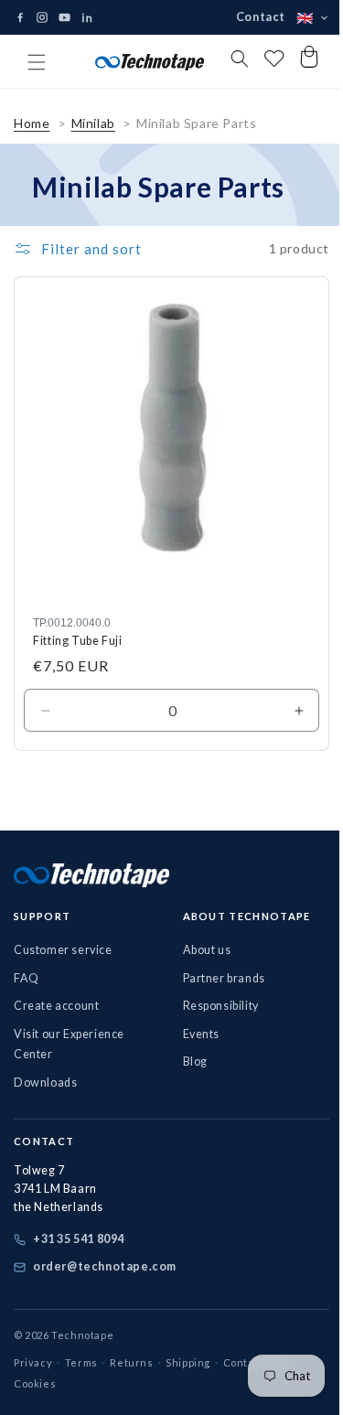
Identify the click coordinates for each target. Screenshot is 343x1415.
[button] (36, 62)
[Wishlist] (248, 62)
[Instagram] (42, 17)
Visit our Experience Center (69, 1043)
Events (194, 1033)
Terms (81, 1361)
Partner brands (217, 977)
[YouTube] (64, 18)
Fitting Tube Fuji (78, 641)
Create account (56, 1006)
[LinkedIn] (86, 17)
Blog (188, 1061)
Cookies (35, 1383)
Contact (247, 17)
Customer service (63, 950)
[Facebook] (20, 17)
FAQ (26, 977)
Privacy (33, 1361)
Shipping (188, 1361)
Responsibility (214, 1006)
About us (200, 950)
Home (31, 137)
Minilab (93, 137)
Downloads (45, 1081)
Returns (131, 1361)
